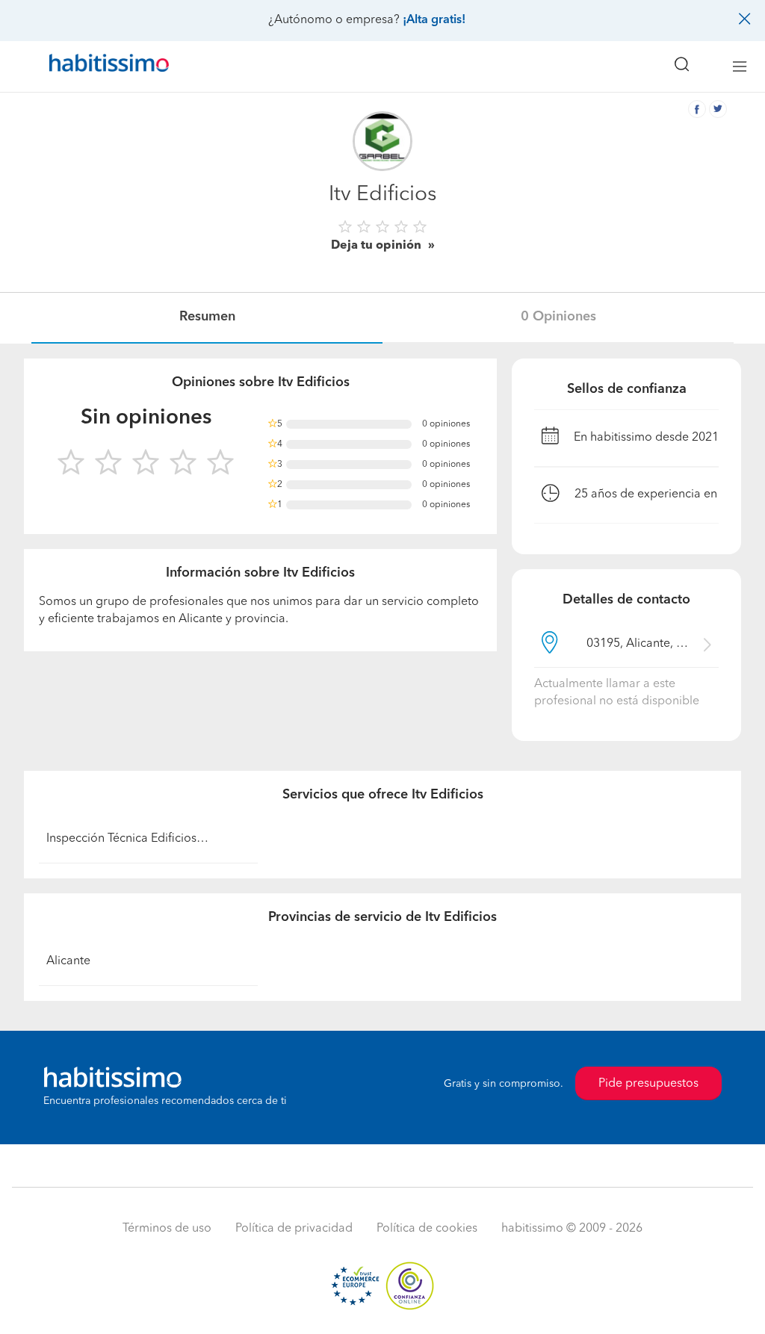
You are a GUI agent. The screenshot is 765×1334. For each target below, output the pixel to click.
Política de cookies (427, 1229)
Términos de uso (167, 1229)
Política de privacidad (294, 1229)
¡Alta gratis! (434, 20)
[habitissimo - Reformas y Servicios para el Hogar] (103, 66)
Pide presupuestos (648, 1084)
